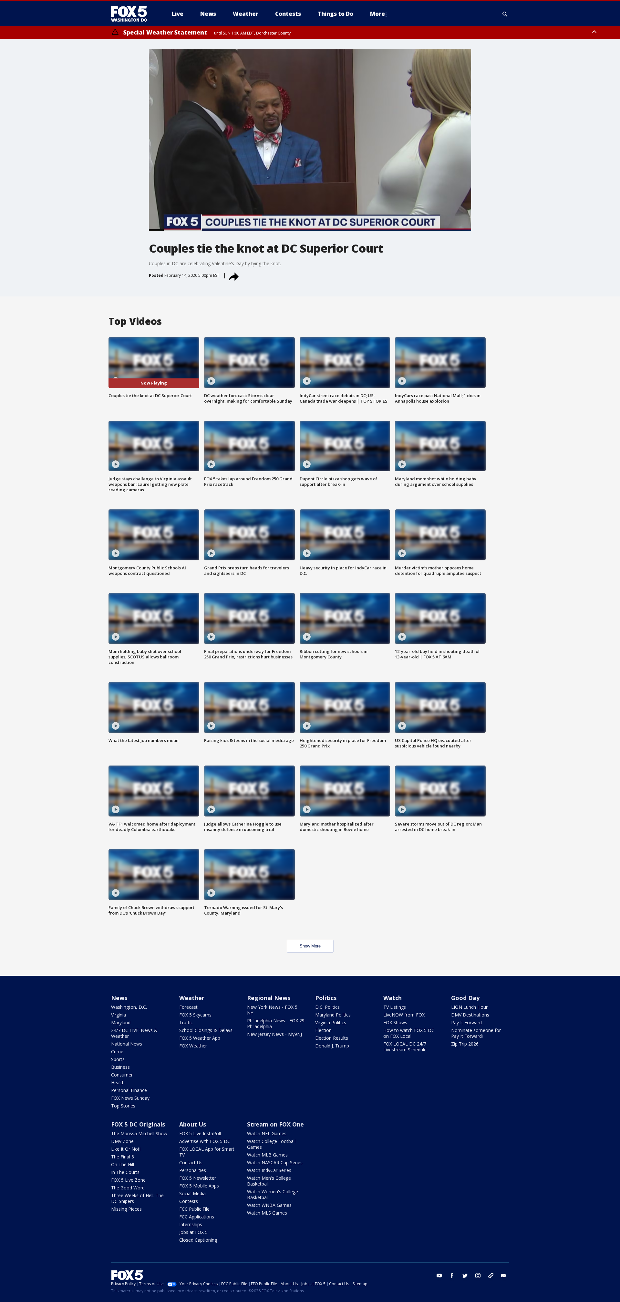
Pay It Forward (466, 1022)
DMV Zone (122, 1141)
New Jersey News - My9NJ (274, 1034)
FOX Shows (395, 1022)
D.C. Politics (327, 1007)
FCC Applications (196, 1217)
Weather (191, 998)
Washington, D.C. (129, 1007)
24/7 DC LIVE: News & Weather (134, 1033)
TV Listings (394, 1007)
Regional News (268, 998)
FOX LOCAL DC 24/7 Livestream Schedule (405, 1047)
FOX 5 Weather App (199, 1038)
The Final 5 (122, 1157)
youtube (439, 1275)
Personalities (192, 1170)
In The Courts (125, 1172)
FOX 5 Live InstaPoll (200, 1133)
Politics (325, 998)
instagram (478, 1275)
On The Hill (122, 1164)
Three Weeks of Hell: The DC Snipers (137, 1198)
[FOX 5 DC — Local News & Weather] (132, 14)
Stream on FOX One (275, 1124)
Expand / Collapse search (505, 14)
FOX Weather (193, 1046)
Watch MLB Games (267, 1155)
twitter (465, 1275)
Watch (392, 998)
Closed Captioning (198, 1240)
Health (118, 1082)
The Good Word (128, 1188)
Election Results (331, 1038)
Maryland (120, 1022)
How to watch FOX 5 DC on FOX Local (408, 1033)
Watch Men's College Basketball (269, 1181)
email (504, 1275)
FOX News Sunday (130, 1098)
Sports (118, 1059)
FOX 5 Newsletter (197, 1178)
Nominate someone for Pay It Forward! (476, 1033)
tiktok (491, 1275)
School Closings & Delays (205, 1030)
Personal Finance (129, 1090)
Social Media (192, 1193)
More (377, 13)
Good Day (465, 998)
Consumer (122, 1075)
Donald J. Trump (332, 1046)
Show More (310, 946)
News (119, 998)
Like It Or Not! (125, 1149)
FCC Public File (194, 1209)
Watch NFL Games (266, 1133)
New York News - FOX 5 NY (272, 1010)
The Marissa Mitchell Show (139, 1133)
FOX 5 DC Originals (138, 1124)
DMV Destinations (470, 1015)
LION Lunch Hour (469, 1007)
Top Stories (123, 1106)
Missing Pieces (126, 1209)
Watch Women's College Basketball (272, 1194)
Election (323, 1030)
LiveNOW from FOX (404, 1015)
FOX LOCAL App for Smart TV (206, 1152)
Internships (190, 1224)
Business (120, 1067)
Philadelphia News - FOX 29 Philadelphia (276, 1023)
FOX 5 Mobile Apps (199, 1186)
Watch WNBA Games (269, 1205)
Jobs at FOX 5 (193, 1232)
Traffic (186, 1022)
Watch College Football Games (271, 1144)
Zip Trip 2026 (465, 1044)
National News (126, 1044)
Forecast (188, 1007)
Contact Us (190, 1162)
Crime (117, 1051)
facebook (452, 1275)
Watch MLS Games (267, 1213)
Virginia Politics (330, 1022)
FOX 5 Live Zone (128, 1180)
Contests (188, 1201)
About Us (192, 1124)
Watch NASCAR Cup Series (275, 1162)
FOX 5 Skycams (195, 1015)
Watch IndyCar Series (269, 1170)
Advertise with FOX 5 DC (204, 1141)
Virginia (118, 1015)
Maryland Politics (333, 1015)
